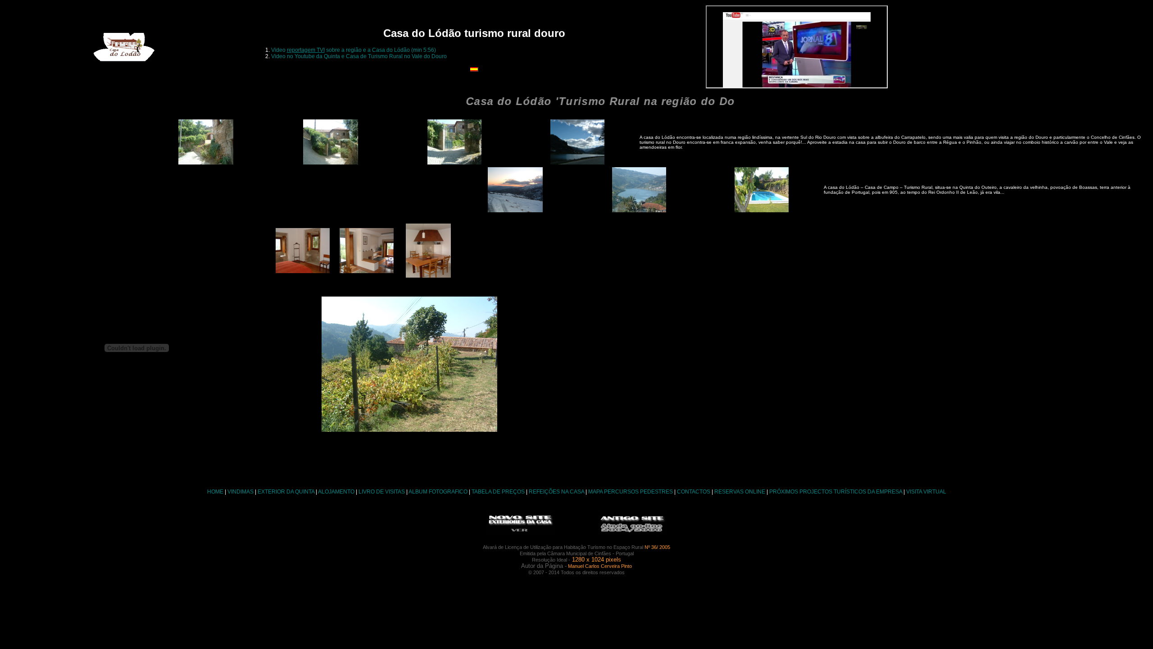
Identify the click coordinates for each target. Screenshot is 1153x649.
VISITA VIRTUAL (926, 492)
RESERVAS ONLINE (739, 492)
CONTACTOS (693, 492)
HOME (215, 492)
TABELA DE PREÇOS (498, 492)
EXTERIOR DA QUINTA (286, 492)
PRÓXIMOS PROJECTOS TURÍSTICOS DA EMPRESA (835, 492)
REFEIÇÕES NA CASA (556, 492)
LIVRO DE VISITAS (382, 492)
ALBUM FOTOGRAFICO (438, 492)
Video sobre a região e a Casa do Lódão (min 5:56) (353, 50)
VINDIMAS (240, 492)
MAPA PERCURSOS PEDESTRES (630, 492)
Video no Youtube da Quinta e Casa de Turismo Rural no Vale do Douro (359, 56)
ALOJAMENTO (336, 492)
